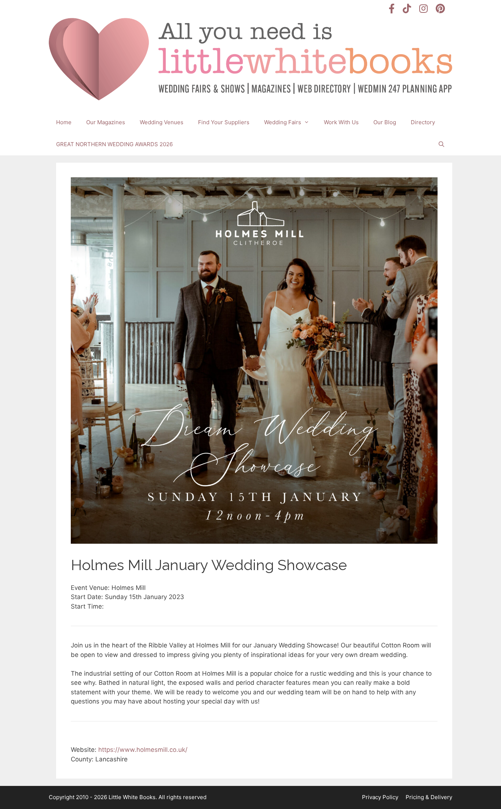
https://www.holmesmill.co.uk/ (142, 749)
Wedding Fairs (282, 122)
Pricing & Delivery (429, 797)
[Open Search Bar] (441, 144)
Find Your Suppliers (223, 122)
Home (64, 122)
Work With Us (341, 122)
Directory (423, 122)
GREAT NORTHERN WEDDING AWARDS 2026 (114, 144)
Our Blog (384, 122)
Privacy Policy (380, 797)
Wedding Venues (161, 122)
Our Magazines (105, 122)
